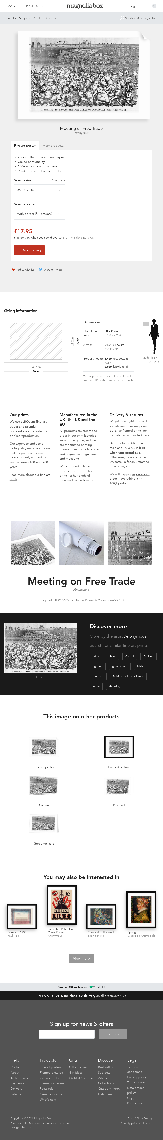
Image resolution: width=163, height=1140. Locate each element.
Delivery (115, 443)
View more (81, 958)
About (15, 1073)
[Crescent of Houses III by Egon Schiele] (101, 916)
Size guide (58, 180)
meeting (98, 676)
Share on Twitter (53, 269)
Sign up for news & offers (81, 1024)
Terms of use (136, 1082)
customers (86, 480)
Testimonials (19, 1078)
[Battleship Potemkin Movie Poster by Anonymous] (62, 905)
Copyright (134, 1098)
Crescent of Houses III (101, 932)
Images (12, 6)
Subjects (24, 18)
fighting (98, 666)
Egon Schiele (96, 935)
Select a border (24, 204)
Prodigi (148, 1118)
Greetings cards (51, 1094)
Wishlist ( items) (81, 1078)
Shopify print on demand (136, 1123)
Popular (11, 18)
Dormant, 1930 (17, 932)
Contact (16, 1067)
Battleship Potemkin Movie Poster (60, 930)
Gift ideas (75, 1073)
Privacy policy (137, 1077)
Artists (37, 18)
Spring (132, 932)
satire (96, 686)
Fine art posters (50, 1067)
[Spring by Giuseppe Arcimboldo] (141, 910)
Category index (109, 1089)
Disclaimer (134, 1103)
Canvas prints (49, 1078)
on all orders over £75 (82, 996)
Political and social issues (128, 676)
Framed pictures (51, 1073)
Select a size (39, 180)
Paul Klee (13, 935)
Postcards (46, 1089)
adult (96, 656)
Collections (51, 18)
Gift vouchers (78, 1067)
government (120, 666)
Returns (16, 1094)
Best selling (106, 1067)
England (148, 656)
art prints (54, 171)
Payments (17, 1083)
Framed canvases (52, 1083)
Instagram (105, 1094)
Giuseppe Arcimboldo (141, 935)
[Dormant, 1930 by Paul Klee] (22, 916)
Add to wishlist (25, 269)
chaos (112, 656)
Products (34, 6)
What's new (48, 1100)
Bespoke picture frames (44, 1123)
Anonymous (81, 133)
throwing (114, 686)
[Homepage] (82, 6)
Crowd (129, 656)
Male (140, 666)
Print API (133, 1118)
